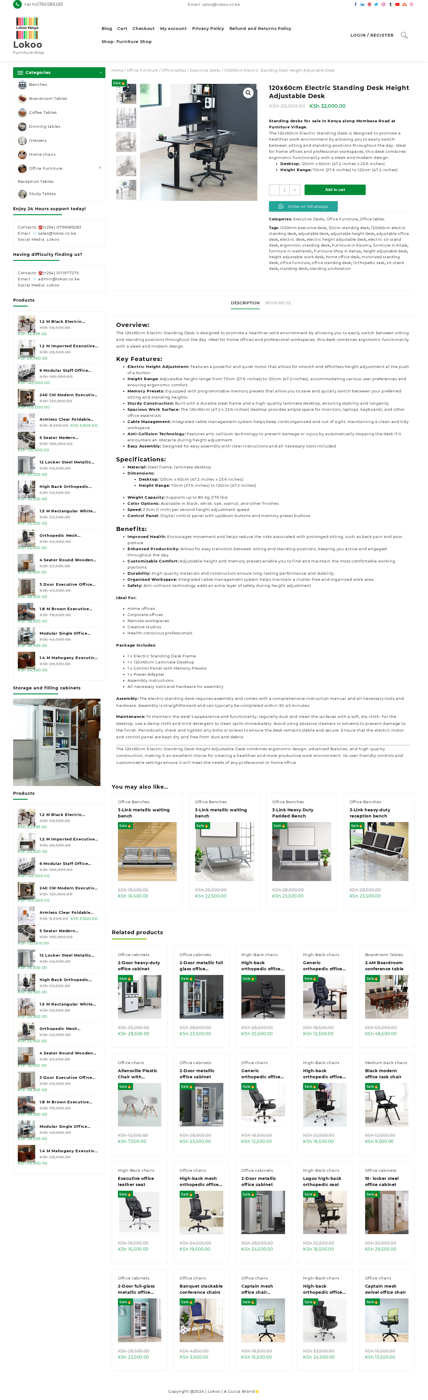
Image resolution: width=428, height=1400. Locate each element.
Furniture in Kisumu (351, 245)
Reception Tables (36, 181)
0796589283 (49, 4)
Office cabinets (134, 954)
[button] (248, 93)
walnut (231, 503)
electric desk (292, 239)
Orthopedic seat (369, 263)
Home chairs (42, 154)
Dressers (38, 140)
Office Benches (134, 801)
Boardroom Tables (48, 98)
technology (184, 585)
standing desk (293, 268)
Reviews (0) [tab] (278, 302)
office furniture (294, 263)
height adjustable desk (385, 251)
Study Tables (42, 194)
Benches (38, 84)
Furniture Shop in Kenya (337, 251)
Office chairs (131, 1062)
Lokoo (28, 44)
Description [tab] (245, 302)
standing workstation (330, 268)
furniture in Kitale (390, 245)
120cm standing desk (349, 228)
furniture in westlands (290, 251)
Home (117, 70)
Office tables (174, 70)
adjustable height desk (352, 233)
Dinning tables (45, 126)
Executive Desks (205, 70)
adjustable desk (313, 233)
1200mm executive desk (303, 228)
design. (177, 346)
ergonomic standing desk (305, 245)
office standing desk (331, 263)
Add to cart (335, 189)
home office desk (343, 257)
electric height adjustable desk (336, 239)
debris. (237, 736)
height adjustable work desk (296, 257)
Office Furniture (46, 168)
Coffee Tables (43, 112)
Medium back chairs (386, 1062)
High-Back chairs (259, 954)
